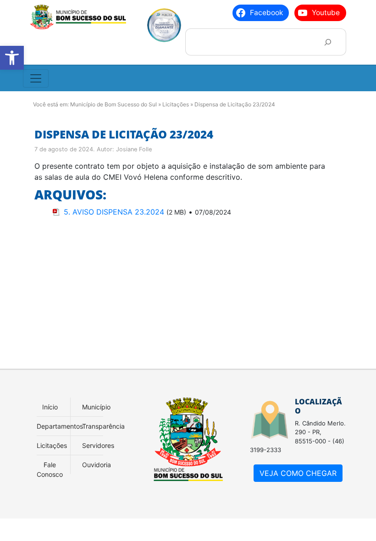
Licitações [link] (52, 445)
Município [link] (96, 407)
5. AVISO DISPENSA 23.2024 (114, 211)
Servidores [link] (98, 445)
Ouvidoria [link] (96, 465)
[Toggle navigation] (36, 78)
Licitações (175, 104)
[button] (12, 58)
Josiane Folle (134, 149)
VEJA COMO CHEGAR (298, 473)
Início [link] (50, 407)
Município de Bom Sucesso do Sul (113, 104)
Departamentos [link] (60, 426)
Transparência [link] (103, 426)
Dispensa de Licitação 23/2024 (123, 134)
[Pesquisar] (327, 42)
